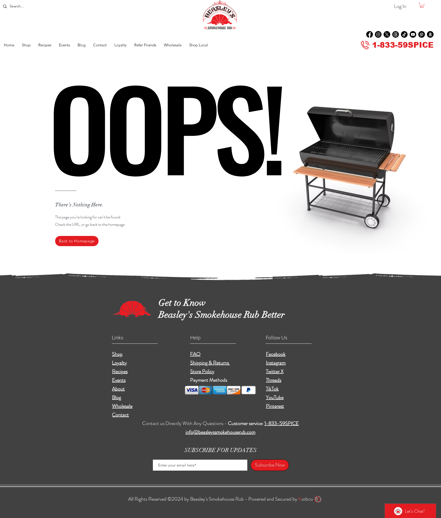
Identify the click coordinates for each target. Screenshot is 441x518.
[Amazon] (430, 34)
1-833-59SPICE (281, 423)
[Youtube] (413, 34)
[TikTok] (404, 34)
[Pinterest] (421, 34)
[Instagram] (378, 34)
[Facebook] (369, 34)
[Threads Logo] (395, 34)
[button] (422, 5)
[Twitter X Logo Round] (387, 34)
